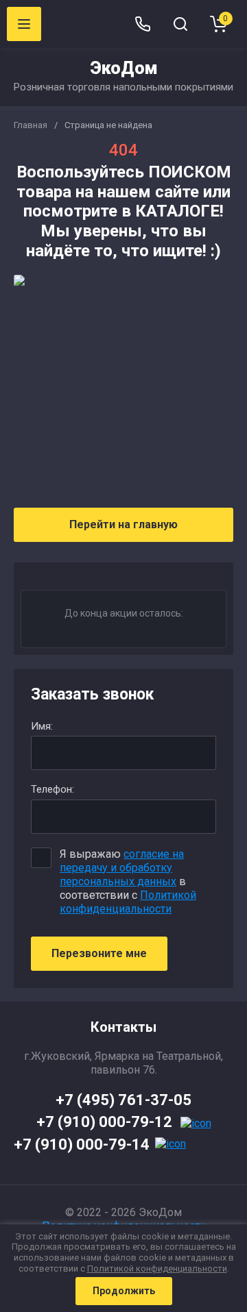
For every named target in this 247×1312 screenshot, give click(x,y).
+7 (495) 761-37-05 (123, 1100)
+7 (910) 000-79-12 (104, 1121)
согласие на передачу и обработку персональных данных (122, 867)
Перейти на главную (123, 524)
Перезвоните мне (99, 953)
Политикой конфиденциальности (128, 902)
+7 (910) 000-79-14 (82, 1144)
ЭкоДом (124, 68)
